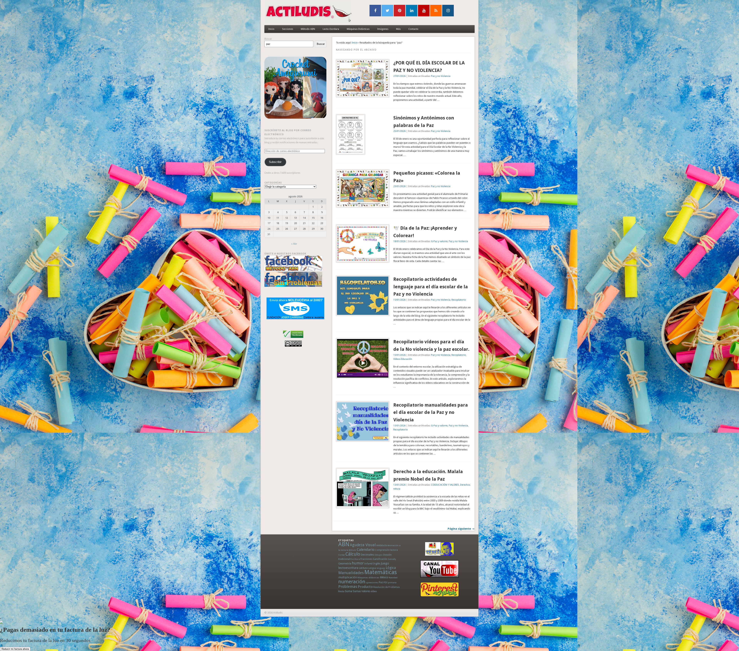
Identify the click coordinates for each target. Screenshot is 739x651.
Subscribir (275, 161)
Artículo (352, 550)
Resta (341, 591)
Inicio (271, 29)
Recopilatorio (458, 299)
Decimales (367, 554)
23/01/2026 (399, 186)
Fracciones (366, 559)
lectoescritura (348, 568)
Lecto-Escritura (331, 29)
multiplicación (347, 577)
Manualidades (351, 572)
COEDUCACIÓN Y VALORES (445, 484)
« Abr (294, 243)
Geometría (344, 563)
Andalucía (381, 545)
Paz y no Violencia (440, 76)
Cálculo (352, 554)
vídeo (374, 591)
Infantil (368, 563)
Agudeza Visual (363, 545)
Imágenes (382, 29)
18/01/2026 (399, 241)
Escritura (355, 559)
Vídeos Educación (402, 359)
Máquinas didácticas (368, 577)
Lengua (372, 568)
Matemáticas (380, 572)
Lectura (363, 567)
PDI (385, 582)
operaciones (372, 582)
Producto (365, 587)
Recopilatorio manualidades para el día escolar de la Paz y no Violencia (430, 412)
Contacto (413, 29)
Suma (348, 591)
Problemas (347, 586)
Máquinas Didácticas (358, 29)
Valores (365, 591)
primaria (392, 582)
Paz (381, 582)
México (384, 577)
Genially (392, 559)
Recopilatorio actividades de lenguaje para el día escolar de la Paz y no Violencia (430, 287)
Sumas (357, 591)
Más (398, 29)
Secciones (287, 29)
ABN (343, 544)
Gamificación (380, 559)
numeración (351, 581)
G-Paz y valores (439, 241)
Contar (341, 555)
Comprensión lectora (386, 550)
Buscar (268, 38)
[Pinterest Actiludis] (439, 589)
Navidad (393, 577)
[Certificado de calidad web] (293, 338)
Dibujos (379, 554)
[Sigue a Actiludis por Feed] (436, 10)
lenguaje (381, 568)
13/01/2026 (399, 299)
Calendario (366, 550)
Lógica (391, 568)
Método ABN (308, 29)
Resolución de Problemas (386, 587)
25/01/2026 (399, 131)
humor (358, 563)
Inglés (376, 563)
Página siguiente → (461, 528)
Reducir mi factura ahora (15, 649)
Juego (385, 563)
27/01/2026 (399, 76)
